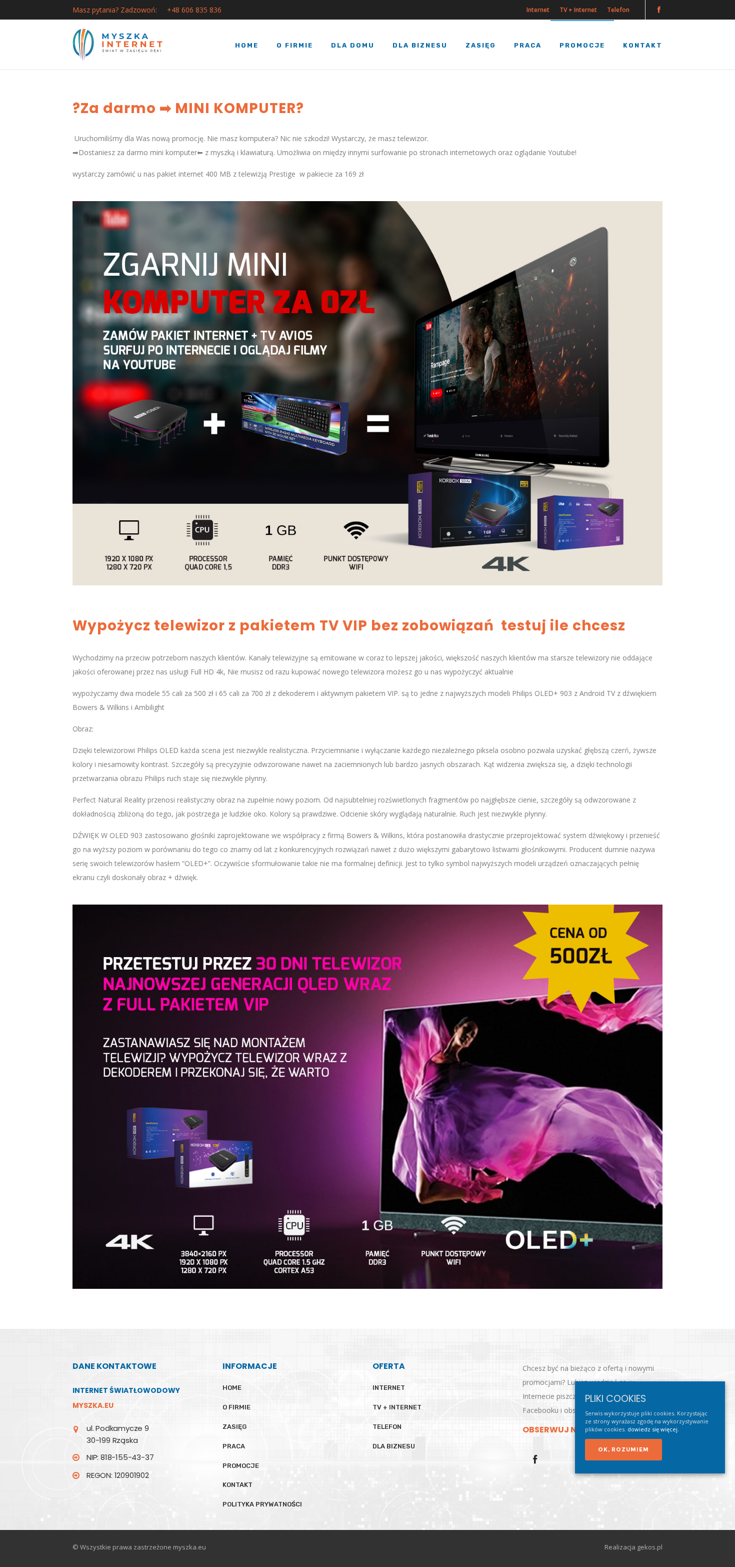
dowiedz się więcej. (653, 1428)
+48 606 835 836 (194, 10)
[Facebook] (659, 9)
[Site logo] (117, 45)
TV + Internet (578, 10)
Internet (538, 10)
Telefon (618, 10)
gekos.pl (649, 1546)
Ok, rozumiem (623, 1448)
